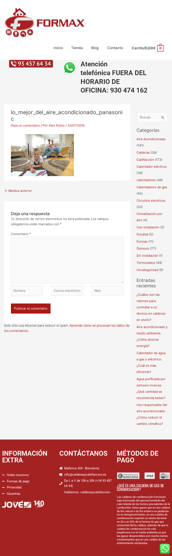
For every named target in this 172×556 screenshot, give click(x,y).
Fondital (142, 234)
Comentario (21, 234)
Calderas (143, 152)
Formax (142, 241)
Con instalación (148, 227)
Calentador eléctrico (152, 167)
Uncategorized (147, 270)
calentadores (146, 180)
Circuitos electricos (151, 201)
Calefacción (145, 160)
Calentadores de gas (152, 187)
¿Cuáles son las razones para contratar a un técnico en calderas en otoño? (151, 307)
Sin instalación (147, 256)
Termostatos (146, 263)
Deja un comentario (25, 125)
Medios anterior (18, 191)
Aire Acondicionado (151, 139)
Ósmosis (143, 248)
